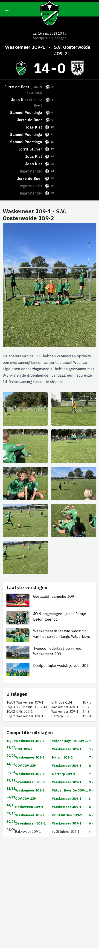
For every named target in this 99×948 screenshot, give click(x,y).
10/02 (10, 712)
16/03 (10, 702)
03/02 (10, 716)
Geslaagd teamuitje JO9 (53, 596)
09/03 (10, 707)
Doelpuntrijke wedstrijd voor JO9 (61, 665)
